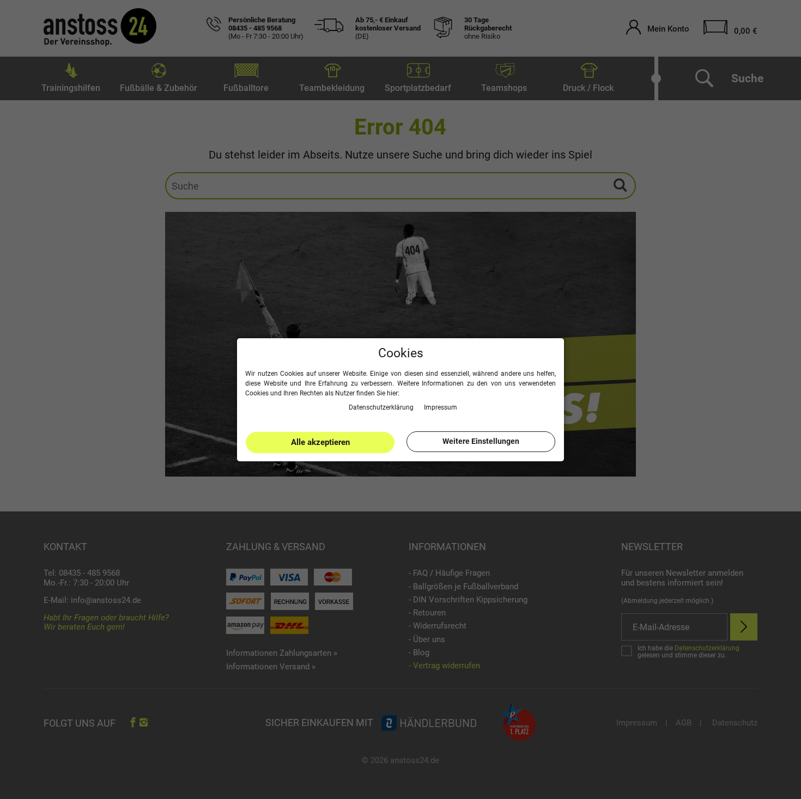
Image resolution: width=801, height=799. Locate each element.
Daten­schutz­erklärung (382, 407)
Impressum (440, 407)
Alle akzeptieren (320, 442)
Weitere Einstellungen (480, 441)
